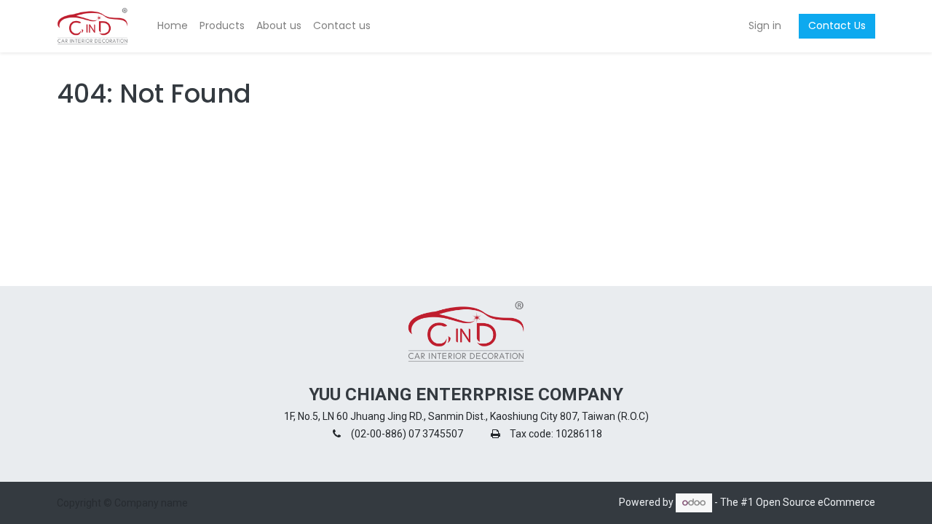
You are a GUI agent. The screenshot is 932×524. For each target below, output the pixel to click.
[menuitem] (172, 26)
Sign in (765, 25)
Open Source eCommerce (815, 502)
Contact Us (837, 25)
